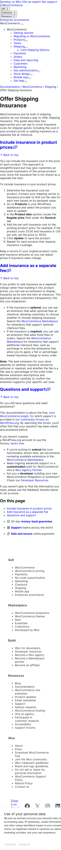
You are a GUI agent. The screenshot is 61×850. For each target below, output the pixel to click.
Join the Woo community (31, 759)
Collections (22, 626)
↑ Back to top (9, 155)
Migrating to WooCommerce (32, 36)
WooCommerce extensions (32, 613)
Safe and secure (22, 533)
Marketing (20, 67)
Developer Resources (34, 480)
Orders (18, 56)
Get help (19, 80)
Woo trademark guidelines (31, 762)
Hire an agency (24, 714)
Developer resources (28, 651)
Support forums (25, 727)
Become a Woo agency (29, 655)
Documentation (10, 86)
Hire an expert (32, 1)
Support (16, 527)
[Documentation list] (22, 24)
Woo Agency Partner (28, 470)
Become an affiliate (27, 665)
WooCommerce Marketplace (39, 321)
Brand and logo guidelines (31, 766)
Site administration (26, 70)
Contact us (22, 786)
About (19, 745)
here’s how (17, 443)
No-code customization (30, 577)
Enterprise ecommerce (29, 594)
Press (18, 749)
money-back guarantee (36, 521)
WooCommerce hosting (30, 710)
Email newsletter (25, 700)
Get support (49, 1)
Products (19, 39)
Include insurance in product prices (29, 508)
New (18, 619)
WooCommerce (10, 23)
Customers (20, 63)
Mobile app (22, 591)
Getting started (23, 32)
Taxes (17, 43)
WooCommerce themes (30, 616)
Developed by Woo (27, 630)
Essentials (21, 623)
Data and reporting (26, 60)
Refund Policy (24, 783)
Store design (22, 73)
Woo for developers (27, 648)
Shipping (19, 46)
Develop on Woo (11, 1)
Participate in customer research (27, 719)
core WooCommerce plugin (27, 414)
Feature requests (25, 707)
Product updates (25, 697)
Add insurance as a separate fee (27, 512)
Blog (18, 683)
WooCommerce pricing (29, 571)
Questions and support (23, 389)
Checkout (21, 584)
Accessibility (23, 724)
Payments (20, 53)
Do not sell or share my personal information (30, 771)
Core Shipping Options (34, 50)
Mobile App (21, 77)
